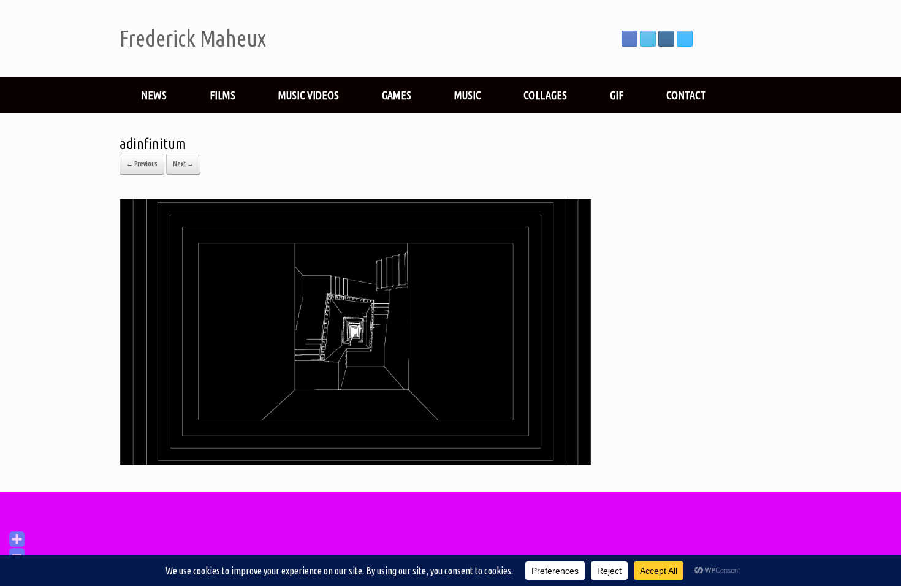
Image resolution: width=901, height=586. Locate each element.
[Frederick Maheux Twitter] (648, 39)
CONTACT (686, 95)
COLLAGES (545, 95)
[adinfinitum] (355, 460)
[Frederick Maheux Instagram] (666, 39)
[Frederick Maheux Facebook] (629, 39)
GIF (616, 95)
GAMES (396, 95)
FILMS (222, 95)
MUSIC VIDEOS (308, 95)
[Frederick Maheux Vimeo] (685, 39)
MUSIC (467, 95)
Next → (183, 163)
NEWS (154, 95)
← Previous (142, 163)
